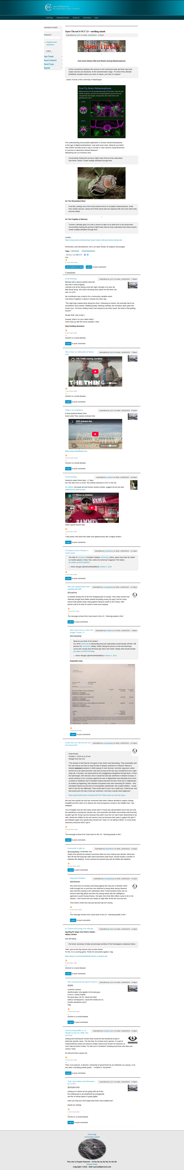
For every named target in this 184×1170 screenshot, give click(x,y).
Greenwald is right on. (76, 848)
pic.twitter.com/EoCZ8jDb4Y (79, 562)
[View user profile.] (132, 288)
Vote (66, 257)
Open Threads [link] (49, 56)
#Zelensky (104, 557)
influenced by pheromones (75, 490)
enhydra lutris (108, 1031)
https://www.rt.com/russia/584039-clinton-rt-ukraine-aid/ (86, 956)
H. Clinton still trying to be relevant (79, 928)
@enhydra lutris (74, 1087)
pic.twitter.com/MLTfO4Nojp (83, 651)
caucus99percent (61, 6)
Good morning (70, 279)
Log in (96, 17)
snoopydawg (108, 587)
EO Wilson (69, 487)
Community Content (63, 17)
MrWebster (109, 849)
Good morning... (71, 477)
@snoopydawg (75, 636)
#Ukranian (86, 646)
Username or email (51, 27)
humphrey (109, 551)
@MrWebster (75, 882)
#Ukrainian (82, 557)
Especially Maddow (77, 878)
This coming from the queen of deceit (82, 982)
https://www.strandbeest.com (76, 451)
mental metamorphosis (88, 251)
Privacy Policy (92, 1164)
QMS (79, 35)
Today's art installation (74, 410)
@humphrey (72, 592)
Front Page (49, 17)
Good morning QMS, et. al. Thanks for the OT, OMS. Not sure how (76, 1032)
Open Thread (75, 251)
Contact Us (76, 17)
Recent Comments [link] (50, 60)
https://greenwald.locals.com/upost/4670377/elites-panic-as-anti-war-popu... (97, 795)
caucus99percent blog (74, 267)
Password (48, 35)
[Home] (48, 10)
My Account (87, 17)
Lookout (110, 477)
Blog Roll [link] (47, 68)
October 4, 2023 (105, 567)
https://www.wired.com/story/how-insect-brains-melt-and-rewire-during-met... (94, 240)
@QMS (70, 985)
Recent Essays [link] (49, 64)
